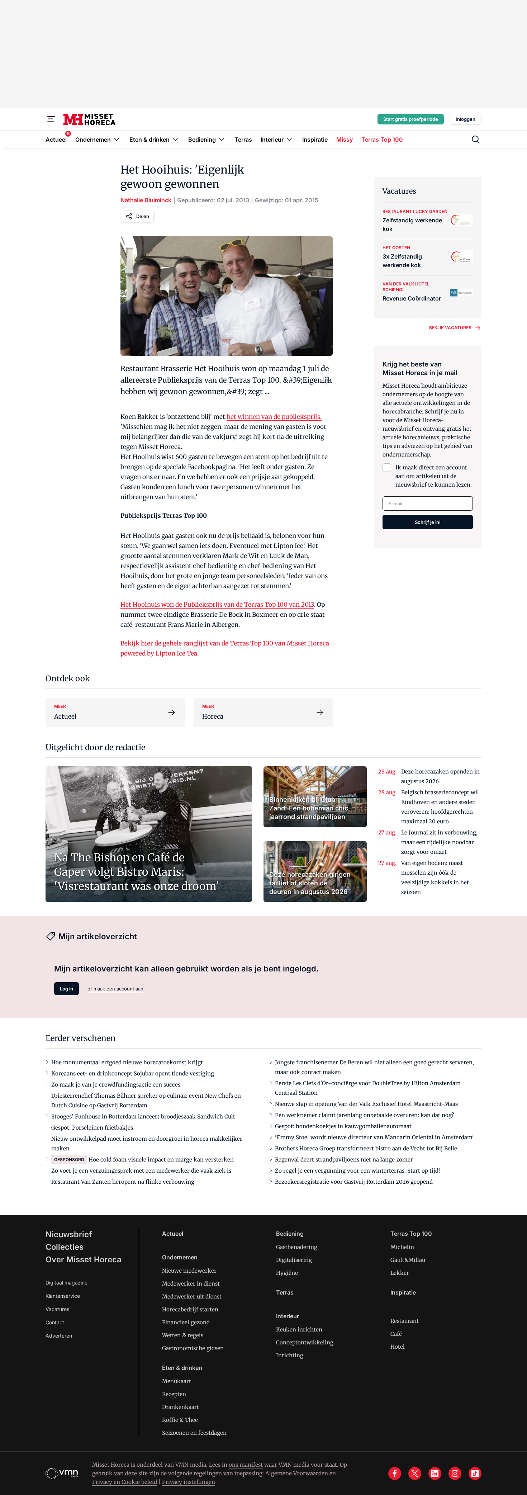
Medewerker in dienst (191, 1283)
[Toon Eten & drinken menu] (175, 139)
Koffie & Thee (180, 1419)
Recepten (174, 1394)
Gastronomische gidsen (193, 1348)
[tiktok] (475, 1473)
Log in (66, 989)
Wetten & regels (182, 1335)
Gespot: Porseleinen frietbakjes (92, 1127)
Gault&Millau (407, 1260)
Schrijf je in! (428, 522)
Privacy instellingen (188, 1482)
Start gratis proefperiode (410, 119)
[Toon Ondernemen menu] (116, 139)
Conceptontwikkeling (304, 1342)
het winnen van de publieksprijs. (274, 417)
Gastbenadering (296, 1247)
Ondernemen (180, 1257)
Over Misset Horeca (84, 1259)
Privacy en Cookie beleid (124, 1482)
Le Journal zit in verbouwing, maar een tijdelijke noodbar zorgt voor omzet (439, 842)
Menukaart (176, 1381)
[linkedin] (434, 1473)
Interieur (287, 1316)
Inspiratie (403, 1292)
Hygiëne (287, 1272)
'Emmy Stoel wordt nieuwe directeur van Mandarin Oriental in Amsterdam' (374, 1137)
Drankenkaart (180, 1407)
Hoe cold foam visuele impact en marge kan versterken (161, 1159)
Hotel (397, 1346)
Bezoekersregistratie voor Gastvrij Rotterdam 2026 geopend (354, 1181)
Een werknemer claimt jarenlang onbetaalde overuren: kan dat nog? (364, 1115)
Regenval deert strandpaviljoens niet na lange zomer (344, 1159)
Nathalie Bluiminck (145, 200)
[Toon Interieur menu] (289, 139)
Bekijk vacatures (450, 327)
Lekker (399, 1272)
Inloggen (465, 119)
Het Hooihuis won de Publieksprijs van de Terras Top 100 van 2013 (217, 605)
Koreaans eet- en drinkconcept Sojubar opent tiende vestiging (132, 1073)
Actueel (172, 1233)
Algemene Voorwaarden (296, 1473)
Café (396, 1333)
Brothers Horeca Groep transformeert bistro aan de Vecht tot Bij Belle (366, 1148)
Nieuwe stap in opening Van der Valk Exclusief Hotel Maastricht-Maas (366, 1104)
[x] (414, 1473)
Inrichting (289, 1355)
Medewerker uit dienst (192, 1296)
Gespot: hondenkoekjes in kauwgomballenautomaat (343, 1126)
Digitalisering (294, 1260)
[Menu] (51, 119)
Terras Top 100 (411, 1233)
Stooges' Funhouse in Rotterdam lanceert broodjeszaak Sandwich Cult (143, 1116)
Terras (285, 1292)
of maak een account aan (115, 989)
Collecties (65, 1247)
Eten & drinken (182, 1367)
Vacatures (57, 1309)
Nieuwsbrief (69, 1234)
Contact (55, 1322)
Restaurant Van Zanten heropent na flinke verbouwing (122, 1181)
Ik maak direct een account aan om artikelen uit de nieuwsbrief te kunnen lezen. (433, 476)
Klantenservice (63, 1296)
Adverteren (59, 1336)
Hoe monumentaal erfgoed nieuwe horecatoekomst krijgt (127, 1062)
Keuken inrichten (299, 1329)
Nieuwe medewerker (189, 1270)
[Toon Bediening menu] (221, 139)
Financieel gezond (186, 1322)
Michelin (402, 1247)
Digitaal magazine (66, 1282)
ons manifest (246, 1464)
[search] (475, 139)
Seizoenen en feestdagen (194, 1432)
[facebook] (394, 1473)
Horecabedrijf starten (190, 1309)
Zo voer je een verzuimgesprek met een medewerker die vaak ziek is (141, 1170)
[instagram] (454, 1473)
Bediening (290, 1233)
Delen (142, 216)
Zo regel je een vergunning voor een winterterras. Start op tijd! (357, 1170)
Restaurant (404, 1320)
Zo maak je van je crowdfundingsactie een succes (115, 1084)
